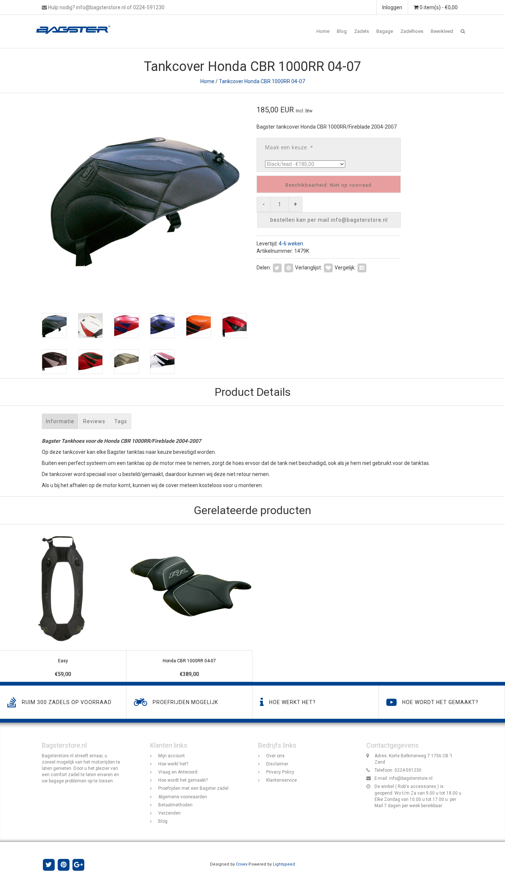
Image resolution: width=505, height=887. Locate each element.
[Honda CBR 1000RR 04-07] (189, 603)
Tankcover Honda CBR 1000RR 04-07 (262, 81)
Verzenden (169, 813)
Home (322, 31)
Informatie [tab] (60, 421)
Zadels (361, 31)
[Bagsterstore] (76, 24)
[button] (463, 31)
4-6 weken (291, 244)
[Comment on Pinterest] (289, 267)
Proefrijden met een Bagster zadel (193, 788)
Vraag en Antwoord (177, 772)
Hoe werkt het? (173, 764)
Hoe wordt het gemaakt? (183, 780)
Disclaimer (277, 764)
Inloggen (392, 7)
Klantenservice (281, 780)
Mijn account (171, 755)
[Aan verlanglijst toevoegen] (328, 267)
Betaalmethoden (175, 805)
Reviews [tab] (94, 421)
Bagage (384, 31)
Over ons (275, 755)
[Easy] (63, 603)
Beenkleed (442, 31)
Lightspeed (284, 864)
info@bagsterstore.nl (411, 778)
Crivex (241, 864)
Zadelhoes (411, 31)
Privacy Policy (280, 772)
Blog (342, 31)
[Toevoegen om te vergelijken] (362, 267)
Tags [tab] (120, 421)
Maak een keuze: (288, 147)
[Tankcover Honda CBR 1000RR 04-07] (144, 199)
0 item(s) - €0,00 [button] (438, 7)
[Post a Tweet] (277, 267)
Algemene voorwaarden (182, 796)
